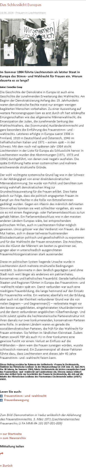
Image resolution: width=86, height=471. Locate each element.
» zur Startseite (11, 433)
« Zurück (6, 465)
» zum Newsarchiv (13, 438)
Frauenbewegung (16, 400)
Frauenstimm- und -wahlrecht (25, 395)
